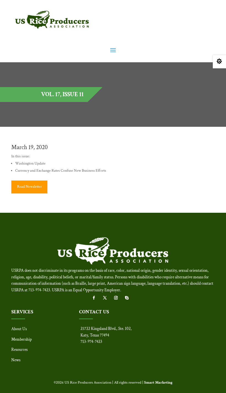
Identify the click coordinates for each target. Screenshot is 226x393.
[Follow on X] (107, 298)
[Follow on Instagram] (118, 298)
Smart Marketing (158, 382)
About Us (19, 329)
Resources (19, 349)
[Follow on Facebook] (96, 298)
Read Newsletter (29, 186)
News (15, 360)
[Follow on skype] (129, 298)
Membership (21, 339)
